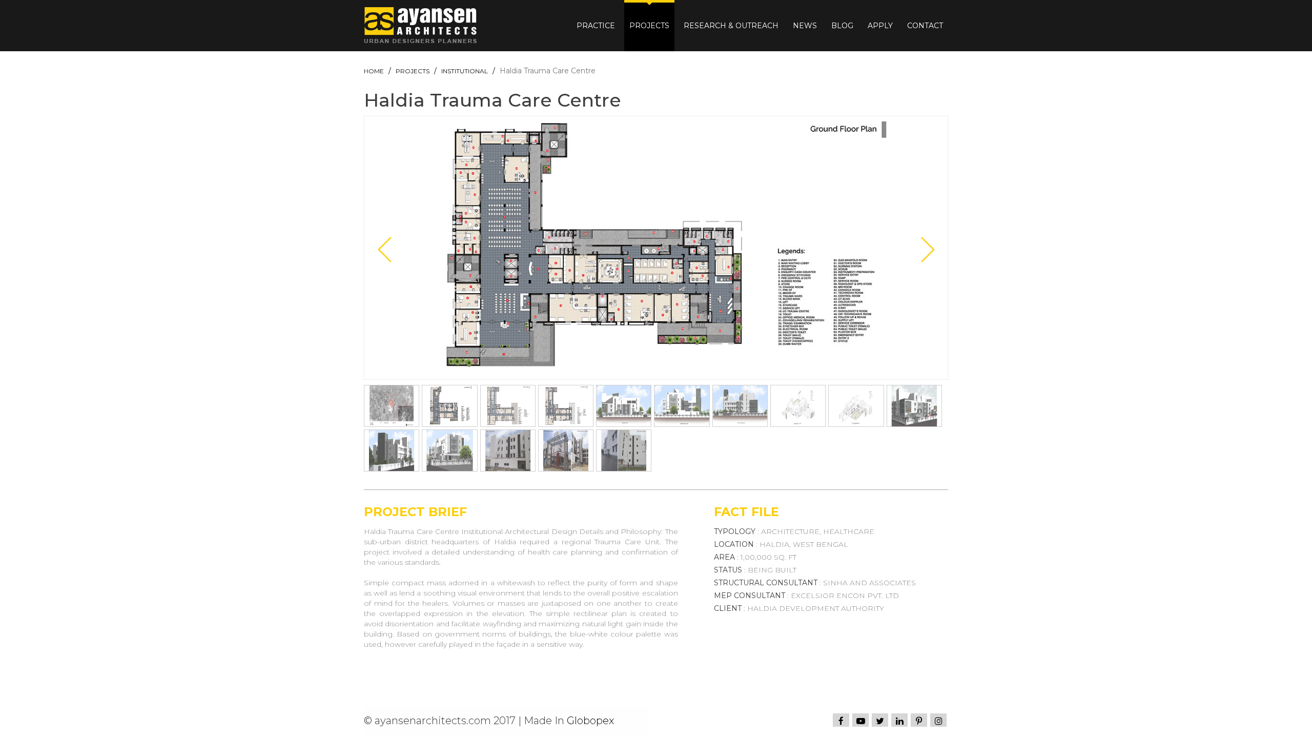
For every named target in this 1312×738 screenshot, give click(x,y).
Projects (649, 25)
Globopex (590, 720)
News (805, 25)
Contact (925, 25)
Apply (880, 25)
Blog (842, 25)
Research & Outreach (731, 25)
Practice (596, 25)
